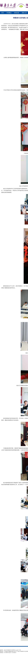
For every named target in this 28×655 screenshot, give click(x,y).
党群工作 (24, 12)
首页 (2, 12)
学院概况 (9, 12)
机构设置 (16, 12)
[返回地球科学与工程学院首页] (7, 7)
